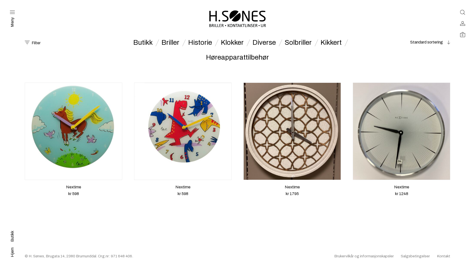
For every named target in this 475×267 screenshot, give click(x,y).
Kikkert (331, 42)
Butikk (143, 42)
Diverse (264, 42)
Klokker (232, 42)
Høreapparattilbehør (237, 57)
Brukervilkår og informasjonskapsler (364, 256)
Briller (170, 42)
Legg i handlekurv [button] (73, 200)
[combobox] (419, 42)
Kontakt (443, 256)
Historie (200, 42)
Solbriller (298, 42)
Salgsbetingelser (415, 256)
